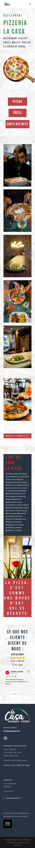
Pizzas (17, 101)
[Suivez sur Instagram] (5, 738)
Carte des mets (17, 124)
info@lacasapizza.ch (13, 798)
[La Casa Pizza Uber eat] (8, 827)
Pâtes (17, 113)
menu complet (17, 435)
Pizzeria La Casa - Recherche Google (17, 765)
